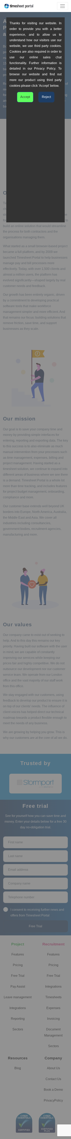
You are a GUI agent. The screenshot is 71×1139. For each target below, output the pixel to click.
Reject (46, 97)
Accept (25, 97)
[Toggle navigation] (62, 6)
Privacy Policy (44, 68)
